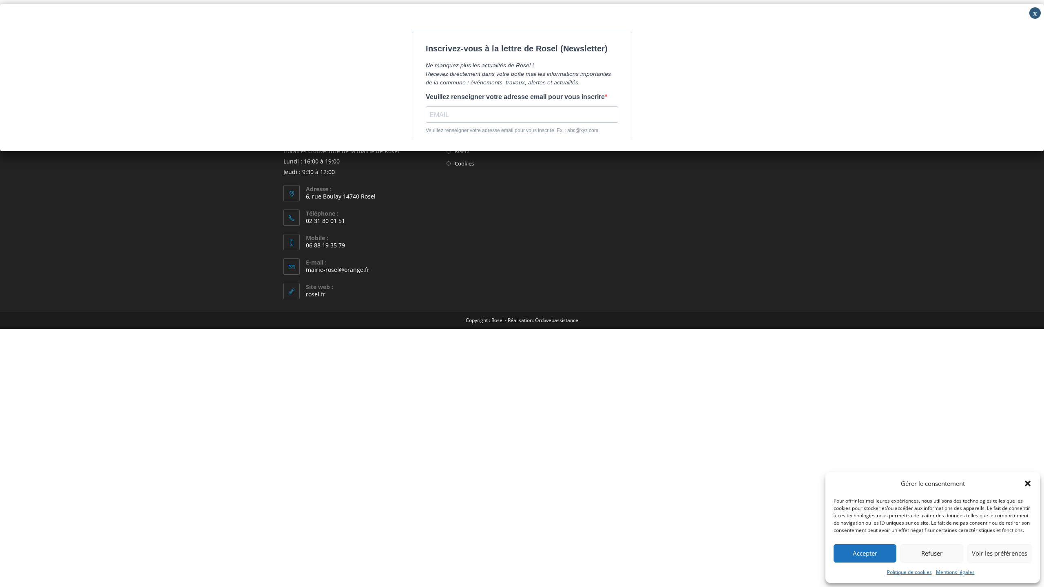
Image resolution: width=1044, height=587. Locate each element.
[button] (1028, 483)
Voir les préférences (999, 553)
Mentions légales (955, 572)
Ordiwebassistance (556, 320)
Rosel (497, 320)
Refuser (931, 553)
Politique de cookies (909, 572)
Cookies (464, 163)
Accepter (865, 553)
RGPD (462, 151)
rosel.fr (315, 294)
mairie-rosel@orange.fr (337, 270)
